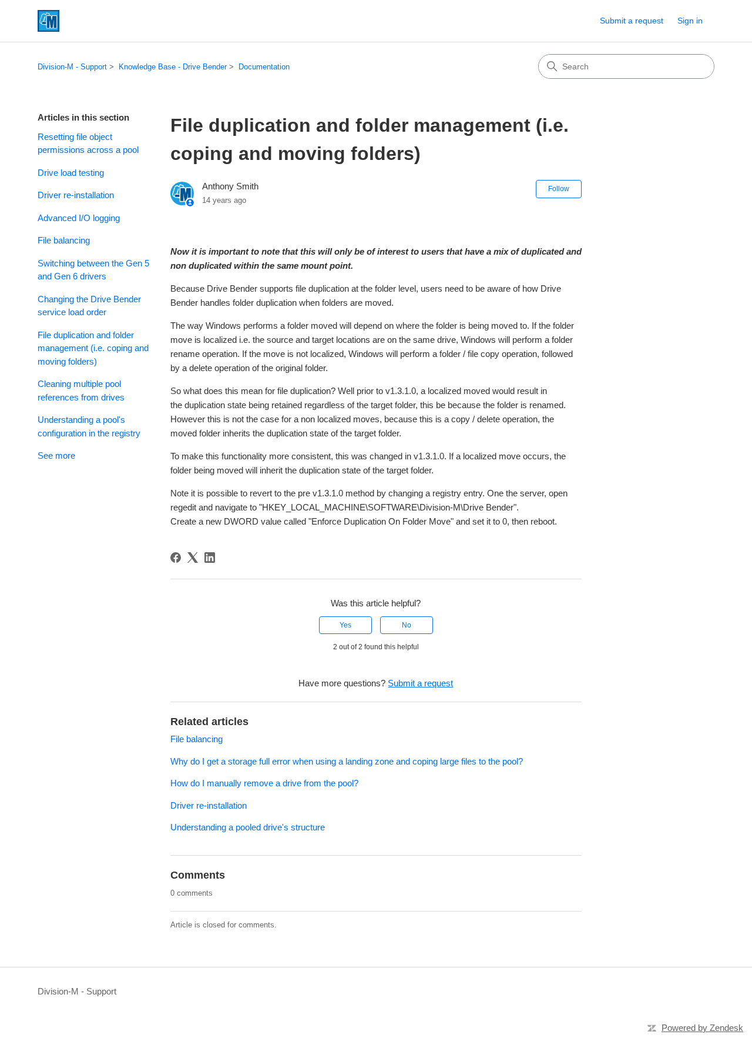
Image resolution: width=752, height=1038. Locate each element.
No (406, 625)
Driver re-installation (76, 195)
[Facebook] (175, 557)
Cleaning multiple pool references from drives (81, 390)
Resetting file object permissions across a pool (88, 143)
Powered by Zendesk (702, 1028)
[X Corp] (192, 557)
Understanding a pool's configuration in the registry (89, 426)
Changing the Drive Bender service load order (89, 306)
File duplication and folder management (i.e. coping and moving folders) (93, 348)
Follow (558, 189)
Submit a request (631, 20)
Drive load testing (71, 173)
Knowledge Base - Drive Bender (173, 66)
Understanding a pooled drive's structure (247, 827)
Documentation (264, 66)
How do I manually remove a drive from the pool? (264, 783)
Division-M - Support (72, 66)
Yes (345, 625)
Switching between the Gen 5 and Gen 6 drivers (93, 270)
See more (56, 455)
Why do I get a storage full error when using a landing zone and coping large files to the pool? (346, 761)
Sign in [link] (690, 20)
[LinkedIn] (209, 557)
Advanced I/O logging (79, 218)
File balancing (64, 240)
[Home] (48, 21)
